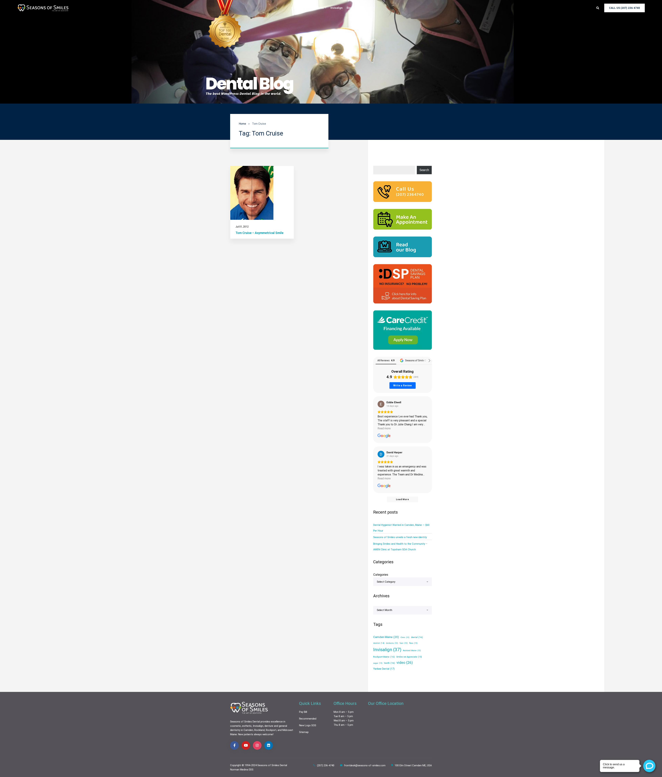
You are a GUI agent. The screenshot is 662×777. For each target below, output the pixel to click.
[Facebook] (234, 745)
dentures (392, 643)
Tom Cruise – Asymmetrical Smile (259, 233)
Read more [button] (384, 428)
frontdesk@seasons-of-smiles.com (364, 765)
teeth (389, 663)
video (405, 662)
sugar (377, 663)
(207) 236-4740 (325, 765)
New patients (245, 734)
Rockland (259, 730)
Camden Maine (386, 637)
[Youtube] (246, 745)
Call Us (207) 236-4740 (624, 8)
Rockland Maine (412, 650)
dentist (378, 643)
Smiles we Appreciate (409, 656)
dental (417, 637)
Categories (380, 574)
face (404, 643)
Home (242, 123)
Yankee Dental (384, 668)
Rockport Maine (384, 656)
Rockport (271, 730)
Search (424, 170)
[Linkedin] (268, 745)
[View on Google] (381, 404)
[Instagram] (257, 745)
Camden (248, 730)
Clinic (404, 637)
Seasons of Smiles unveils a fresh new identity (400, 537)
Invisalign (387, 649)
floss (413, 643)
